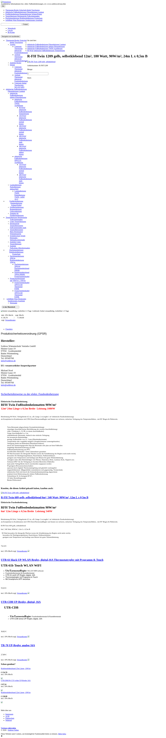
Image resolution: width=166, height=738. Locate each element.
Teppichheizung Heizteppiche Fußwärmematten (22, 16)
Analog (12, 44)
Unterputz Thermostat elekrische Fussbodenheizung (21, 50)
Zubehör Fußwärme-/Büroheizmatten (20, 247)
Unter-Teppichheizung (18, 222)
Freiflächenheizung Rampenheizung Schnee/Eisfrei (23, 14)
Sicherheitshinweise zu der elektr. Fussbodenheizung (30, 394)
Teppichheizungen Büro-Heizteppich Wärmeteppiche (16, 232)
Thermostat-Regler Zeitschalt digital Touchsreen (22, 10)
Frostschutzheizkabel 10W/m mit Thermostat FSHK (21, 286)
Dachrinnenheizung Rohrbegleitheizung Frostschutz (23, 18)
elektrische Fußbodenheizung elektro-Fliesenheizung (18, 95)
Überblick (9, 329)
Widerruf (8, 720)
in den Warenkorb (10, 307)
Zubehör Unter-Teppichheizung (15, 243)
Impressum (9, 714)
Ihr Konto (11, 32)
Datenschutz (9, 718)
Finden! (25, 24)
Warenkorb (12, 28)
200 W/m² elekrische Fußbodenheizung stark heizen (25, 140)
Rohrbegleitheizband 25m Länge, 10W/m (15, 668)
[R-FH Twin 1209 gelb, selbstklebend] (41, 62)
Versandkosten (10, 320)
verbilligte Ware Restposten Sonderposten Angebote (23, 20)
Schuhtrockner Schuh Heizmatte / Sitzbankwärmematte (17, 238)
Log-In (10, 30)
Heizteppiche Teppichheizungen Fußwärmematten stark (18, 226)
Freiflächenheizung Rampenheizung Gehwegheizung (17, 209)
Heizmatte (13, 303)
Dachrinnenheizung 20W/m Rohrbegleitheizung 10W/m (17, 259)
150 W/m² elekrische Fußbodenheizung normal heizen (25, 120)
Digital (12, 65)
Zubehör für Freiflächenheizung (17, 214)
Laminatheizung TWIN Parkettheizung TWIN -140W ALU (20, 195)
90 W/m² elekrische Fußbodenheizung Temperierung (25, 111)
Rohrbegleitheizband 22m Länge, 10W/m (15, 692)
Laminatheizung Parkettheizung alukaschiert (15, 187)
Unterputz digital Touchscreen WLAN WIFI (20, 85)
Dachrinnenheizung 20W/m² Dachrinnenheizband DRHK (21, 267)
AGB (7, 716)
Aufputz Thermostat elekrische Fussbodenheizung (21, 58)
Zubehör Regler (15, 63)
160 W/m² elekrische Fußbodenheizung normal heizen (25, 130)
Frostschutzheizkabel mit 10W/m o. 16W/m (18, 280)
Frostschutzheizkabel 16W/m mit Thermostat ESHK (21, 294)
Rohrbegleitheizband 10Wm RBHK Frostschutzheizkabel (21, 274)
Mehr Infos (62, 734)
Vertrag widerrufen (8, 728)
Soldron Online (13, 730)
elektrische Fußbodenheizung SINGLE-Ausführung (20, 159)
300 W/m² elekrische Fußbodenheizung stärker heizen (25, 150)
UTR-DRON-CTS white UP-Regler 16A (16, 680)
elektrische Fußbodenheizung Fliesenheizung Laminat (24, 12)
